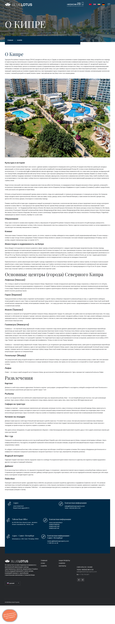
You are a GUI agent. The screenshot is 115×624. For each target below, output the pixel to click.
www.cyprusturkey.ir (55, 522)
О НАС (43, 563)
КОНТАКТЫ (62, 566)
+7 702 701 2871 (84, 575)
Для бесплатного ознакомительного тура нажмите (9, 615)
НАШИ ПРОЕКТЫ (64, 561)
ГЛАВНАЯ (10, 40)
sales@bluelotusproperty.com (75, 6)
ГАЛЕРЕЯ (62, 563)
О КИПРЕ (44, 566)
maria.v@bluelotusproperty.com (57, 541)
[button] (13, 583)
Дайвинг (9, 466)
